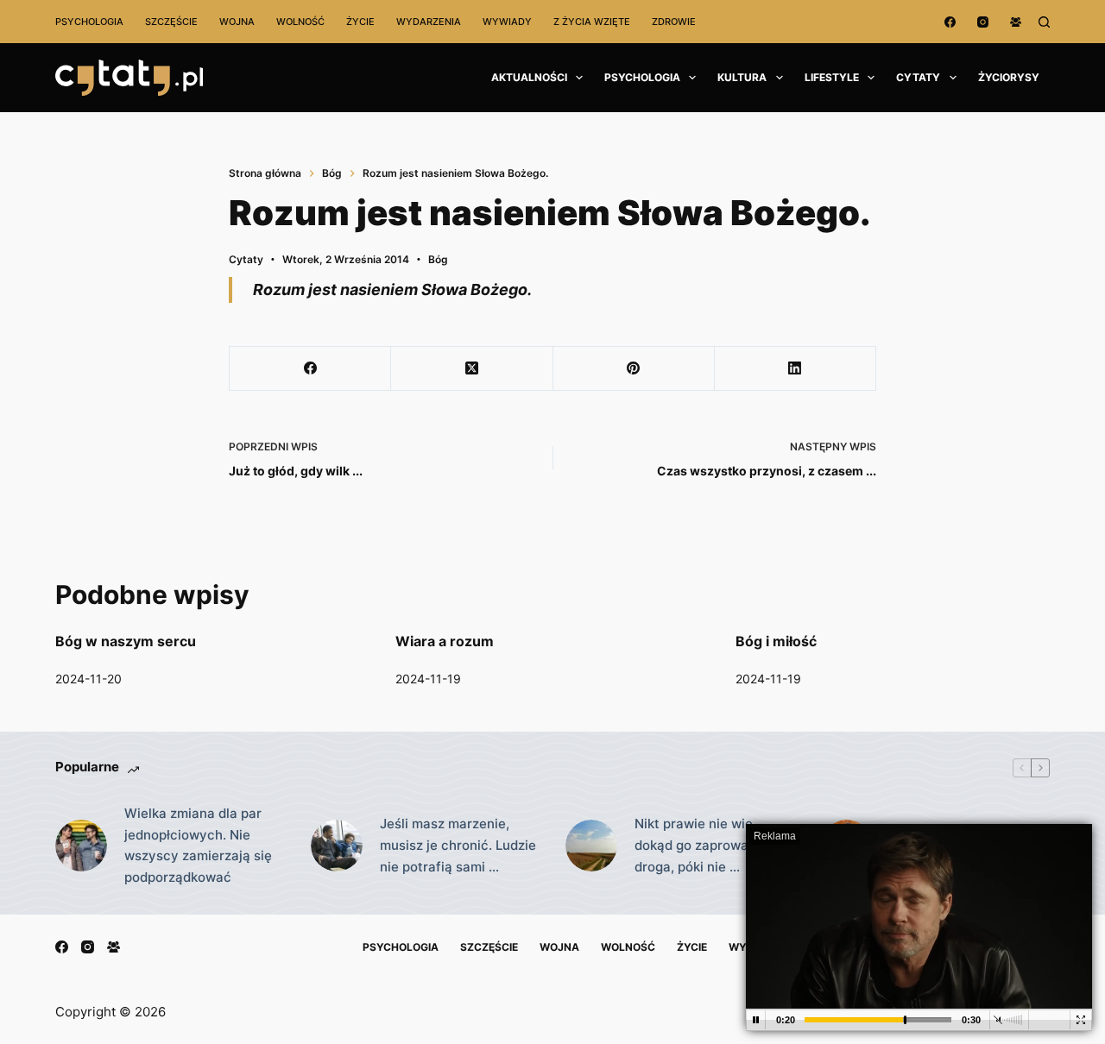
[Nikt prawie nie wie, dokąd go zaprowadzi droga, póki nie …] (591, 845)
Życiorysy (1008, 77)
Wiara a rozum (444, 641)
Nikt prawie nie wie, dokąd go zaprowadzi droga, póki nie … (701, 845)
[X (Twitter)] (471, 369)
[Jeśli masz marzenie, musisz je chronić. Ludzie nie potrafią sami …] (337, 845)
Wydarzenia (428, 22)
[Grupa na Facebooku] (1015, 22)
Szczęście (171, 22)
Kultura (742, 77)
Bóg (438, 259)
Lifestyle (832, 77)
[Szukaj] (1044, 22)
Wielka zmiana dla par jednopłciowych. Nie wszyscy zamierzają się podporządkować (198, 845)
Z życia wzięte (591, 22)
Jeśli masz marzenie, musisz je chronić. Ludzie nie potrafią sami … (458, 845)
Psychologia (89, 22)
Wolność (300, 22)
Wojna (237, 22)
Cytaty (918, 77)
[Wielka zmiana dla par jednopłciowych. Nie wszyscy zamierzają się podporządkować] (81, 845)
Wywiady (507, 22)
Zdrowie (674, 22)
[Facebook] (950, 22)
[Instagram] (982, 22)
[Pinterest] (634, 369)
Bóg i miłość (776, 641)
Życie (360, 22)
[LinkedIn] (795, 369)
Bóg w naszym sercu (125, 641)
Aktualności (529, 77)
